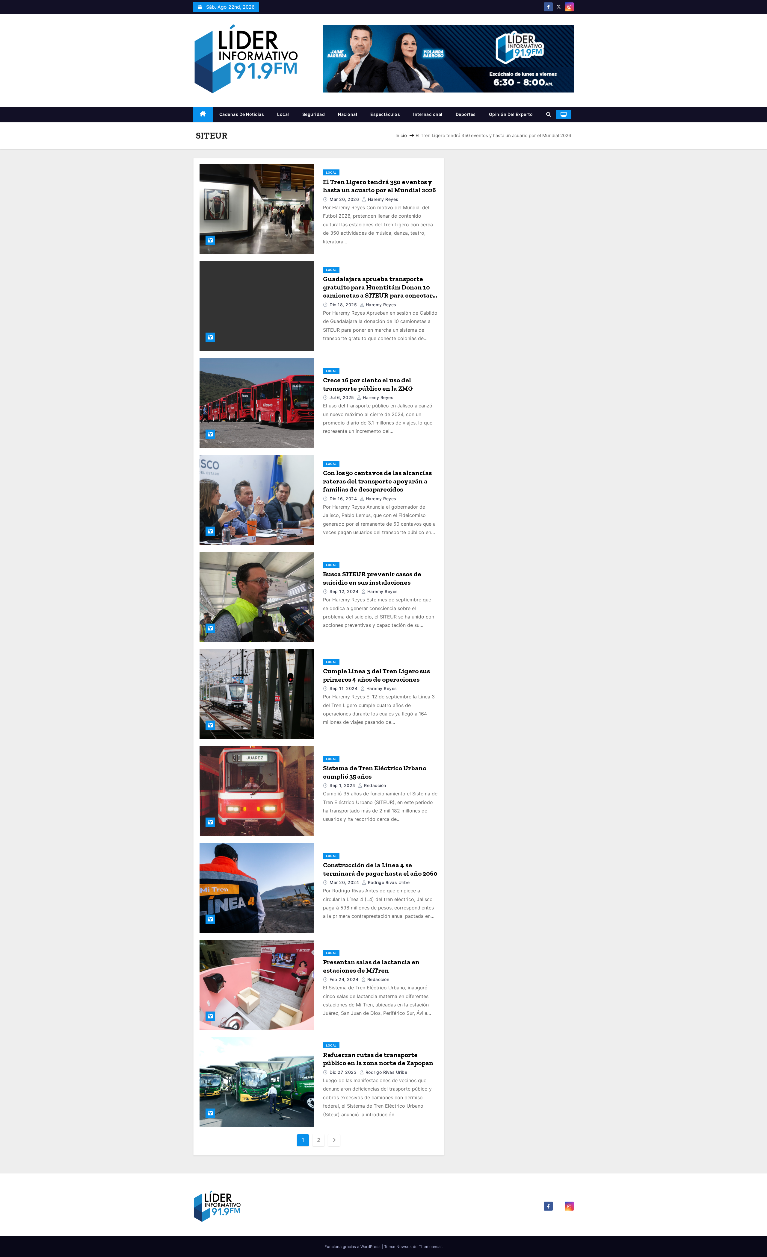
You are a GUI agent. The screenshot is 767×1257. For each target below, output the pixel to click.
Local (283, 114)
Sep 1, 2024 (343, 785)
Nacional (347, 114)
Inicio (401, 135)
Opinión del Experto (511, 114)
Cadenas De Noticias (241, 114)
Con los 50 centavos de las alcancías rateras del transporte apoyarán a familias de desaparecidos (377, 481)
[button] (548, 114)
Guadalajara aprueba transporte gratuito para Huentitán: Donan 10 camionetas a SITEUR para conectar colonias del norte (378, 291)
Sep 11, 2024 (344, 688)
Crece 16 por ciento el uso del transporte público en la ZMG (368, 384)
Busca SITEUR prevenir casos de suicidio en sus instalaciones (372, 578)
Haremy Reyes (382, 199)
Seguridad (313, 114)
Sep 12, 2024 (345, 591)
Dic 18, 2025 (344, 304)
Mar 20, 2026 (345, 199)
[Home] (203, 114)
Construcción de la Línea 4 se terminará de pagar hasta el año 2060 (380, 869)
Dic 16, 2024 (344, 498)
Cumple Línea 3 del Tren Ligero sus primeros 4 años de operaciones (376, 675)
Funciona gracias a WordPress (353, 1246)
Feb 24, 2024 (345, 979)
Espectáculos (385, 114)
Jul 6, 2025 (342, 397)
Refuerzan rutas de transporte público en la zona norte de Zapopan (378, 1059)
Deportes (466, 114)
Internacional (428, 114)
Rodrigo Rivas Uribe (388, 882)
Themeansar (430, 1246)
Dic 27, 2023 (344, 1072)
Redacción (374, 785)
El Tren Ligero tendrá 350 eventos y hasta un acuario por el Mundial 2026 (379, 186)
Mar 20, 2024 (345, 882)
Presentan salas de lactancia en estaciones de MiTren (371, 966)
